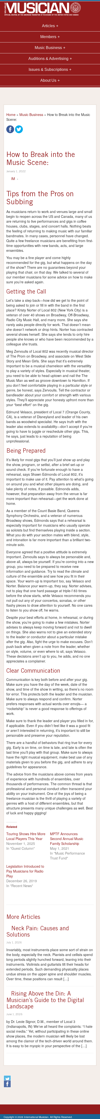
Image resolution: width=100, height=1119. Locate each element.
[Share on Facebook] (10, 128)
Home (11, 114)
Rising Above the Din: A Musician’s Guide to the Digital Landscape (45, 1000)
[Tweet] (19, 128)
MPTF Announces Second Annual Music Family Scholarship (66, 838)
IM (13, 178)
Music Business (31, 114)
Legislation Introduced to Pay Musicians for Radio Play (25, 871)
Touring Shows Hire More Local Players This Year (25, 836)
